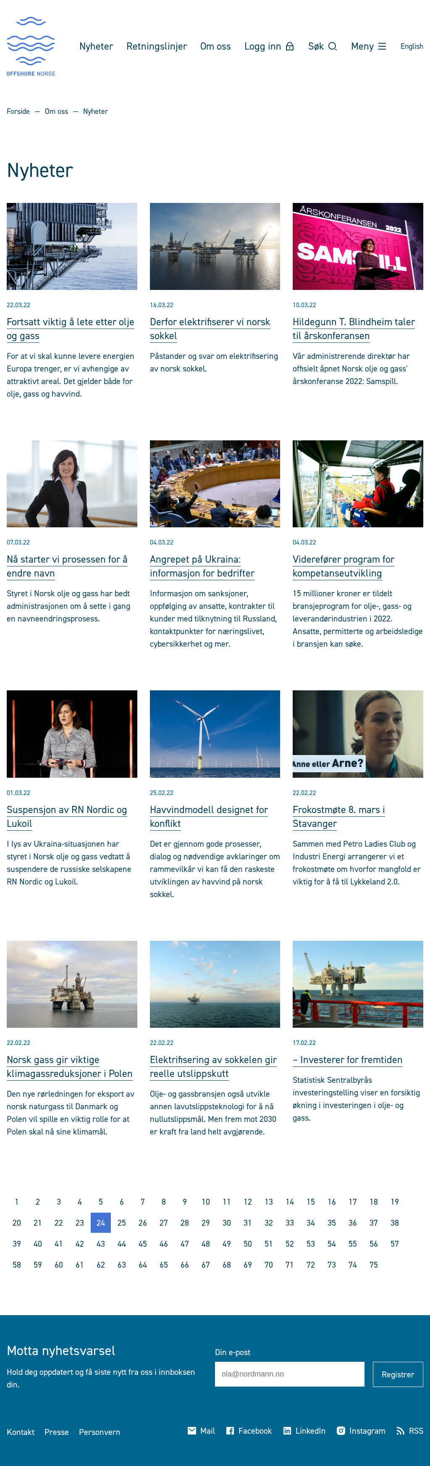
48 (206, 1243)
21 (38, 1222)
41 (59, 1243)
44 (122, 1243)
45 (143, 1243)
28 (185, 1222)
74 (353, 1264)
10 (206, 1201)
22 (59, 1222)
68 (227, 1264)
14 (290, 1201)
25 (122, 1222)
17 (353, 1201)
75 (374, 1264)
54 (332, 1243)
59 (38, 1264)
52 (290, 1243)
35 (332, 1222)
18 (374, 1201)
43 (101, 1243)
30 (227, 1222)
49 (227, 1243)
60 (59, 1264)
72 (311, 1264)
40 (38, 1243)
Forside (18, 111)
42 (80, 1243)
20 (17, 1222)
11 (227, 1201)
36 (353, 1222)
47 (185, 1243)
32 (269, 1222)
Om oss (56, 111)
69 (248, 1264)
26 (143, 1222)
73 (332, 1264)
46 (164, 1243)
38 (395, 1222)
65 (164, 1264)
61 (80, 1264)
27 (164, 1222)
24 (101, 1222)
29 (206, 1222)
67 (206, 1264)
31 (248, 1222)
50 (248, 1243)
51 (269, 1243)
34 (311, 1222)
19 (395, 1201)
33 (290, 1222)
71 (290, 1264)
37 (374, 1222)
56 (374, 1243)
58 (17, 1264)
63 (122, 1264)
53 (311, 1243)
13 (269, 1201)
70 (269, 1264)
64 (143, 1264)
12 (248, 1201)
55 (353, 1243)
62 (101, 1264)
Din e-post (232, 1352)
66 (185, 1264)
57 (395, 1243)
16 (332, 1201)
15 (311, 1201)
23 (80, 1222)
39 (17, 1243)
